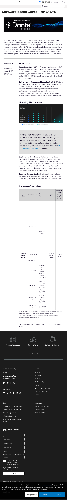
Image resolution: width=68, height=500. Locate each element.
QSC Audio (6, 390)
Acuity (37, 395)
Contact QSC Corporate (42, 406)
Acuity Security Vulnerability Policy (12, 420)
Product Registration (9, 413)
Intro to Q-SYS (8, 71)
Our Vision (38, 375)
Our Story (38, 372)
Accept (45, 495)
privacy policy (15, 470)
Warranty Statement (9, 416)
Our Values (38, 379)
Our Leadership (39, 382)
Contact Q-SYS (39, 410)
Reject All (58, 495)
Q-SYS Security (9, 74)
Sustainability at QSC (41, 392)
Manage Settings (31, 495)
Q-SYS (5, 373)
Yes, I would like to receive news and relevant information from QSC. (14, 462)
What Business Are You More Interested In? (13, 454)
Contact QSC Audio (41, 413)
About (37, 369)
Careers (37, 385)
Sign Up (14, 473)
